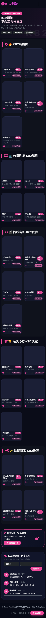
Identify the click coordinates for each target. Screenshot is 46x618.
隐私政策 (22, 613)
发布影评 (36, 569)
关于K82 (14, 613)
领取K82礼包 (13, 543)
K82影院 (11, 4)
